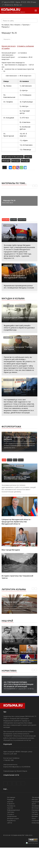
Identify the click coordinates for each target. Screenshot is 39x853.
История (9, 460)
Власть (15, 460)
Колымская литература (22, 337)
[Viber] (17, 167)
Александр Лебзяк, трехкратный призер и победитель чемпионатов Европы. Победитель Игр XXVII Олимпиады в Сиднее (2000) (10, 658)
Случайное (13, 219)
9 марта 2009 (8, 265)
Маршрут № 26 (9, 200)
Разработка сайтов (11, 822)
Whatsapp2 (16, 161)
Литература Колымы (14, 589)
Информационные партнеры (13, 811)
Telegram (28, 157)
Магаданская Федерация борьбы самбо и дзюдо (27, 661)
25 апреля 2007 (8, 305)
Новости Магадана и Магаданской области (13, 12)
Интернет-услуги (13, 818)
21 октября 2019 (9, 380)
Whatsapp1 (6, 161)
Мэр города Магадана (11, 550)
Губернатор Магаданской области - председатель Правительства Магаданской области (16, 521)
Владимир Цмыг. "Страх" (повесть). (18, 602)
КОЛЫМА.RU (10, 9)
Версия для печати (9, 46)
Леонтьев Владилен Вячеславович (19, 638)
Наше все (20, 460)
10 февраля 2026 (9, 465)
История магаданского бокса (10, 651)
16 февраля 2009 (9, 225)
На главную (5, 25)
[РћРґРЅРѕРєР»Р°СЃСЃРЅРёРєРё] (14, 167)
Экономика (20, 465)
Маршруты (7, 39)
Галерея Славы (20, 305)
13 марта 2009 (8, 337)
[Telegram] (25, 167)
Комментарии (22, 219)
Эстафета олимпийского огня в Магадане (17, 438)
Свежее (4, 460)
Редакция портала (10, 800)
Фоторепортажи (11, 426)
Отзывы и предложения (12, 815)
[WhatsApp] (21, 167)
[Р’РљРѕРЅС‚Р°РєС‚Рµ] (10, 167)
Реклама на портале (11, 807)
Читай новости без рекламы (12, 157)
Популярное (5, 219)
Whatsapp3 (25, 161)
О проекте (10, 804)
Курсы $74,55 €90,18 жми (26, 2)
